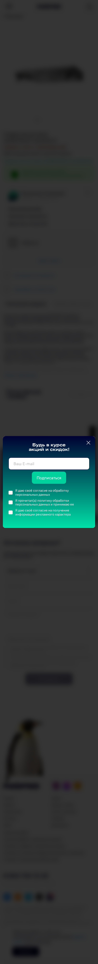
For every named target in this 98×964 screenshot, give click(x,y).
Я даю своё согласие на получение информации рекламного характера (43, 512)
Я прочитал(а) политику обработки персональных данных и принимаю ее (44, 502)
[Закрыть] (88, 443)
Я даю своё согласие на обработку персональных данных (42, 492)
